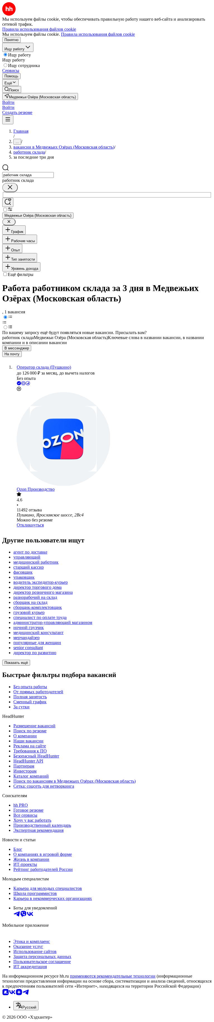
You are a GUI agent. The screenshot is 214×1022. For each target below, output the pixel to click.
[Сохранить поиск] (7, 202)
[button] (8, 102)
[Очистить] (10, 187)
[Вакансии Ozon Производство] (112, 439)
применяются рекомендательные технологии (112, 976)
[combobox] (28, 175)
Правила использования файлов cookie (98, 34)
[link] (11, 89)
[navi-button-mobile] (7, 119)
